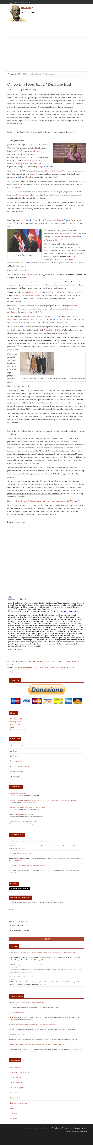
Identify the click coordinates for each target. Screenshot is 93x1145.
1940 (39, 312)
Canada (31, 157)
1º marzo (35, 220)
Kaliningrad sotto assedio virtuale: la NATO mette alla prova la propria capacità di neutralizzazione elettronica (38, 1044)
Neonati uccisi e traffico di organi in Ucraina (21, 814)
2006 (15, 298)
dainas (13, 177)
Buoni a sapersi (18, 746)
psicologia (39, 166)
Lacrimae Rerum (15, 1098)
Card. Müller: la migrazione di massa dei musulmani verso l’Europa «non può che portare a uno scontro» (37, 965)
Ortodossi (13, 1108)
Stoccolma (29, 292)
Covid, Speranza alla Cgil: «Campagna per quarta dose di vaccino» (27, 807)
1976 (57, 316)
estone (76, 292)
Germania (13, 157)
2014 (70, 340)
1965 (50, 166)
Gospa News (14, 1093)
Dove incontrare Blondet (18, 730)
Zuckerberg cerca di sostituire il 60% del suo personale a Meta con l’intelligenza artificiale (33, 1024)
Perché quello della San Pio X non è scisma (20, 853)
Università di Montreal (54, 171)
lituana (60, 220)
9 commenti (41, 90)
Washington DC (51, 240)
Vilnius (27, 220)
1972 (50, 316)
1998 (22, 171)
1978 (52, 319)
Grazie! (12, 727)
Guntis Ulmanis (14, 187)
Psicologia (41, 319)
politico (58, 292)
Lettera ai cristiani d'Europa (19, 1103)
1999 (75, 250)
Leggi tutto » (22, 848)
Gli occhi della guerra (17, 1087)
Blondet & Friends (28, 9)
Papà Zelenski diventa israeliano (17, 793)
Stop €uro (13, 1113)
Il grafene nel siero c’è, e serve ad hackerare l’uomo (23, 821)
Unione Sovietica (63, 233)
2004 (48, 274)
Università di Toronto (29, 160)
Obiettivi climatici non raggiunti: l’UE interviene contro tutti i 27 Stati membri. (30, 841)
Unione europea (23, 195)
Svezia (30, 305)
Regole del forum (15, 724)
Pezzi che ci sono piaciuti (21, 766)
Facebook (47, 346)
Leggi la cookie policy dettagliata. (76, 1131)
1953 (48, 292)
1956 (42, 220)
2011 (17, 301)
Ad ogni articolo (17, 925)
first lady (37, 343)
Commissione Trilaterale (53, 329)
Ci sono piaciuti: (18, 835)
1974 (12, 326)
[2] (58, 343)
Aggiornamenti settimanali (20, 930)
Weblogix (65, 1128)
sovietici (30, 312)
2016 (30, 298)
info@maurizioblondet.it (21, 2)
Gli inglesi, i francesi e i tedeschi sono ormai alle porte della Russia (27, 865)
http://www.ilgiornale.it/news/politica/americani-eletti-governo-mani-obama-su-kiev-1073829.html (42, 501)
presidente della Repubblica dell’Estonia (25, 295)
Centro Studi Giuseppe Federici (20, 1072)
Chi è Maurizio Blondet (17, 719)
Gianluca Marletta (16, 1082)
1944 (18, 151)
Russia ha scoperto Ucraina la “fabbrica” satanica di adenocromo (26, 1002)
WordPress (56, 1128)
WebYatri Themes (79, 1128)
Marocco (23, 157)
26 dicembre (39, 292)
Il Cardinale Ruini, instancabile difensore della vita (22, 977)
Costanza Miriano (15, 1077)
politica (53, 220)
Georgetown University (71, 236)
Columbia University (35, 316)
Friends (15, 756)
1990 (49, 230)
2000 (26, 262)
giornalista (68, 292)
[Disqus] (46, 561)
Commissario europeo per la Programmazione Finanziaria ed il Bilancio (50, 285)
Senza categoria (18, 771)
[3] (16, 346)
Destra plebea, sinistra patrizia (17, 1034)
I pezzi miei (20, 522)
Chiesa (15, 751)
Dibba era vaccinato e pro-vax (17, 1012)
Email (11, 909)
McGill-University (15, 163)
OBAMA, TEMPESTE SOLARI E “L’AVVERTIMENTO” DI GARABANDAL (44, 667)
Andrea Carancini (15, 1067)
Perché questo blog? (16, 721)
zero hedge (13, 1118)
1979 (20, 326)
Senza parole (17, 776)
